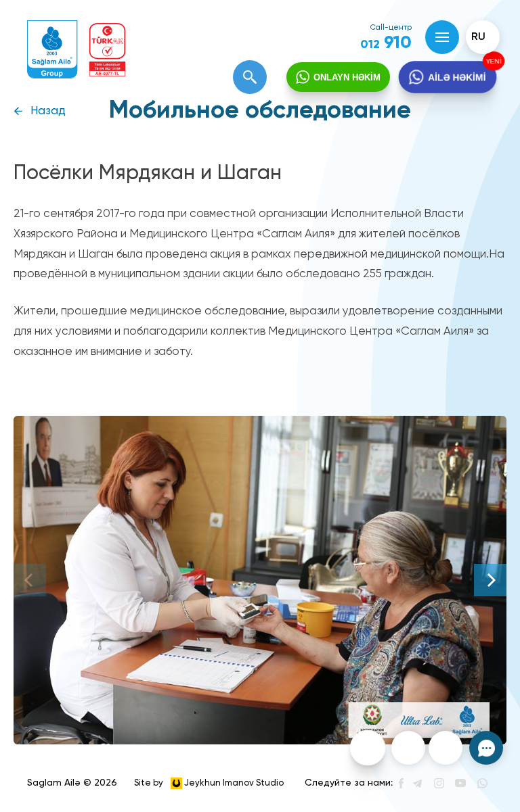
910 (386, 43)
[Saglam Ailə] (52, 49)
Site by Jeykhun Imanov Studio (209, 782)
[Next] (490, 580)
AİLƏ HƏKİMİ (456, 77)
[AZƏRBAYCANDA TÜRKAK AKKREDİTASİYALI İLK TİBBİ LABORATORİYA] (107, 49)
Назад (48, 111)
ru (478, 37)
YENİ (492, 61)
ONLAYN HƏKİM (347, 77)
